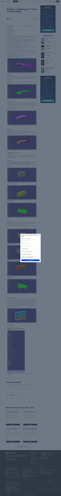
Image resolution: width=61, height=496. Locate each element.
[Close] (39, 235)
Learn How (31, 260)
